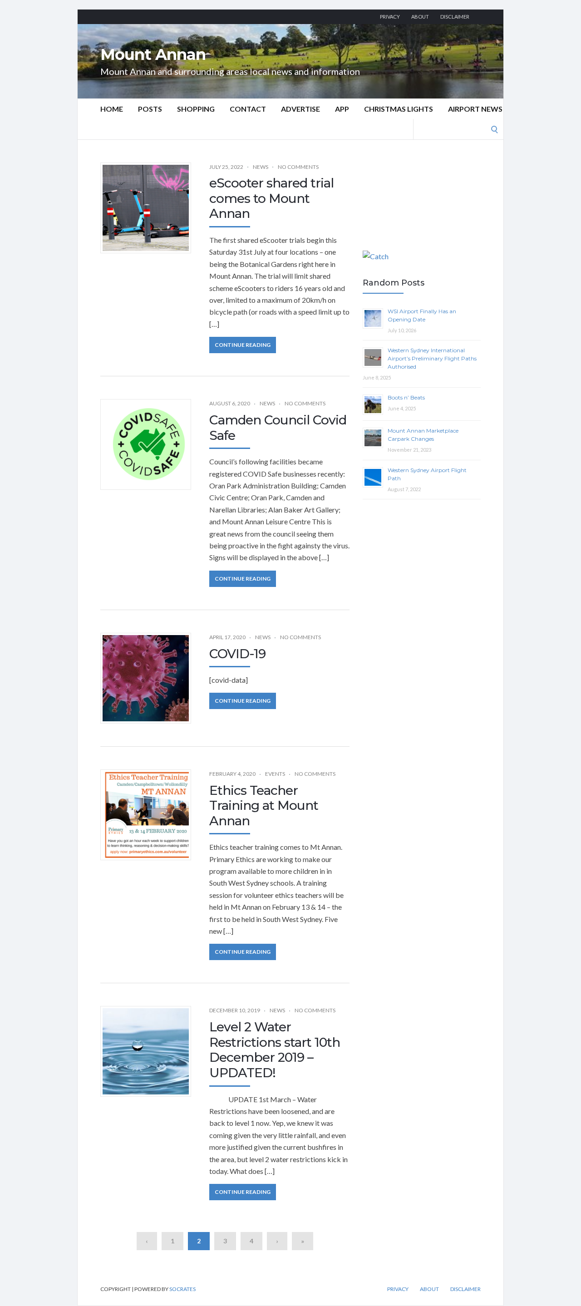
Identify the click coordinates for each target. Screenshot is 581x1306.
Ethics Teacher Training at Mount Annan (263, 805)
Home (111, 108)
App (342, 108)
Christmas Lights (398, 108)
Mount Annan (153, 54)
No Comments (298, 166)
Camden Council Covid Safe (277, 427)
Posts (150, 108)
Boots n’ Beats (406, 397)
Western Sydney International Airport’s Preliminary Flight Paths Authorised (432, 358)
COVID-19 (237, 653)
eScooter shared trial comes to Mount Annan (271, 198)
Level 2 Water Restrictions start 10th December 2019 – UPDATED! (274, 1049)
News (260, 166)
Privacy (390, 17)
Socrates (182, 1289)
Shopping (196, 108)
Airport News (475, 108)
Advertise (300, 108)
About (420, 17)
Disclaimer (454, 17)
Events (275, 773)
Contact (248, 108)
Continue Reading (243, 344)
